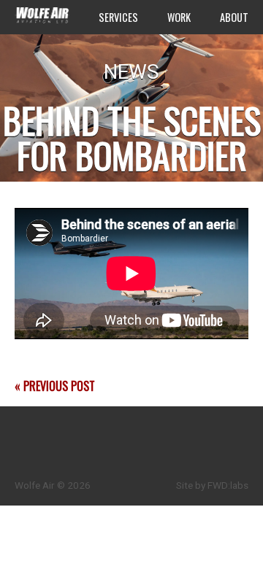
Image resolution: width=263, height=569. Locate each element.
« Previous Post (55, 386)
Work (179, 17)
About (234, 17)
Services (118, 17)
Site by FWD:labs (212, 485)
